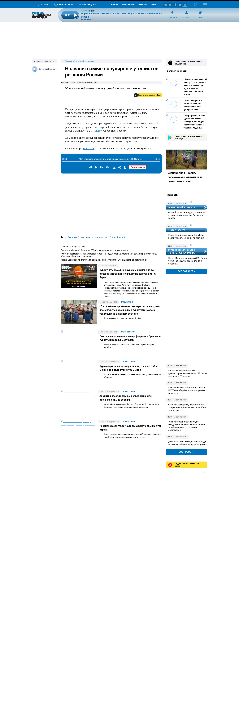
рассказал (88, 148)
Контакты (113, 5)
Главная (68, 61)
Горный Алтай (117, 237)
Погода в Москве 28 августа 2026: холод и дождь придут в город (94, 250)
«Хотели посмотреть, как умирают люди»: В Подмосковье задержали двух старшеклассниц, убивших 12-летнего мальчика (109, 255)
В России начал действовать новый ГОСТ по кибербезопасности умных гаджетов (186, 390)
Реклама (143, 5)
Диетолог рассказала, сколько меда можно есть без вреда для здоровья (187, 443)
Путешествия (88, 61)
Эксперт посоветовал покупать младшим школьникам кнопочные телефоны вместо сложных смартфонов (186, 425)
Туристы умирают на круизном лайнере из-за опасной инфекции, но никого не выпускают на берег (127, 273)
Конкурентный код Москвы (182, 207)
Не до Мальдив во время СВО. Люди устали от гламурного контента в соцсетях (187, 261)
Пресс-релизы (128, 5)
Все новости (186, 452)
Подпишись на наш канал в (149, 95)
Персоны (186, 17)
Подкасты (172, 17)
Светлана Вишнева (48, 69)
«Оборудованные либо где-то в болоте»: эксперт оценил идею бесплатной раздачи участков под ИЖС (195, 122)
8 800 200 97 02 (65, 4)
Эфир (200, 17)
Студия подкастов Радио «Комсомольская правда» (181, 251)
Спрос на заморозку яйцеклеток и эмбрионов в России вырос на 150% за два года (187, 407)
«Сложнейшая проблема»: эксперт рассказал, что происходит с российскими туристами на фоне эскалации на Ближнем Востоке (129, 310)
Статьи (77, 61)
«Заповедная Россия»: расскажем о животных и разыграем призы (185, 177)
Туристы (72, 237)
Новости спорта (176, 230)
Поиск (195, 4)
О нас (153, 5)
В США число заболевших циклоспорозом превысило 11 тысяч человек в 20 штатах (187, 373)
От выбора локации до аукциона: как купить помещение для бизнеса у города (187, 215)
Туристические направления (93, 237)
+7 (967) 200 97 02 (92, 4)
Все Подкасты (186, 271)
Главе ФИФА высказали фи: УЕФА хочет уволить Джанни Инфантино (186, 236)
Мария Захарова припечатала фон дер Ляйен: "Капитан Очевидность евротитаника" (104, 260)
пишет (98, 130)
